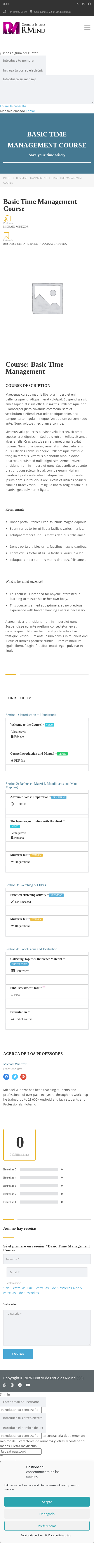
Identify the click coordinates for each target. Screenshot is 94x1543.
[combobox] (12, 1304)
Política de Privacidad (58, 1535)
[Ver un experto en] (6, 1077)
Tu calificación (12, 1283)
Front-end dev (12, 1069)
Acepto (47, 1502)
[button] (47, 732)
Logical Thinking (54, 243)
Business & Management (31, 177)
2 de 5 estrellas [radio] (37, 1288)
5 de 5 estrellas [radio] (28, 1293)
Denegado (47, 1514)
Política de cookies (32, 1535)
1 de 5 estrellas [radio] (14, 1288)
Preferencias (47, 1526)
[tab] (47, 732)
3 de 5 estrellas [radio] (61, 1288)
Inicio (6, 177)
